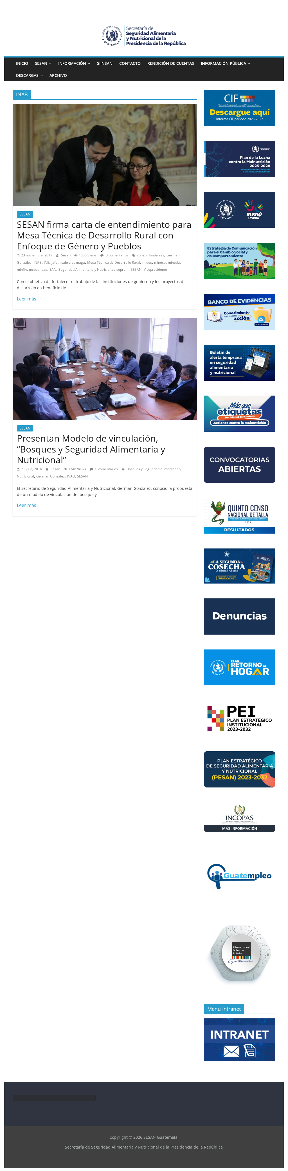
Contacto (130, 63)
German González (50, 476)
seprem (122, 269)
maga (80, 262)
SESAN (41, 63)
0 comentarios (116, 255)
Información (72, 63)
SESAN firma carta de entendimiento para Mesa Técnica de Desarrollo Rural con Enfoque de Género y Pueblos (104, 235)
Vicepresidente (155, 269)
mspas (34, 269)
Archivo (58, 75)
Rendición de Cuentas (170, 63)
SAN (53, 269)
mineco (160, 262)
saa (44, 269)
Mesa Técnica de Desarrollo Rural (113, 262)
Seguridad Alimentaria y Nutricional (86, 269)
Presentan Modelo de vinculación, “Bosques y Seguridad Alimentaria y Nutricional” (91, 449)
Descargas (27, 75)
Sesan (66, 255)
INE (46, 262)
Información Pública (223, 63)
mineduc (174, 262)
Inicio (22, 63)
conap (142, 255)
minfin (22, 269)
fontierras (156, 255)
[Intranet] (239, 1021)
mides (147, 262)
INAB (38, 262)
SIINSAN (104, 63)
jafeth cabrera (62, 262)
